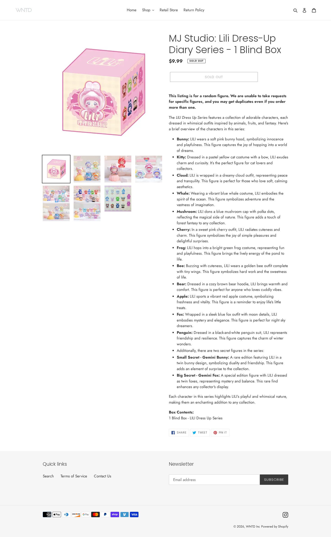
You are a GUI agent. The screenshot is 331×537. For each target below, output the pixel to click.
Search (48, 476)
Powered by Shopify (274, 526)
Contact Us (102, 476)
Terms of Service (74, 476)
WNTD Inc (253, 526)
